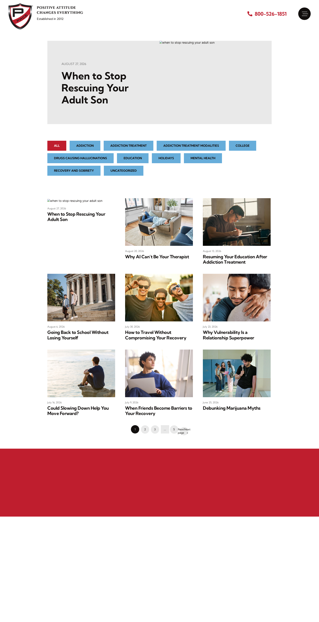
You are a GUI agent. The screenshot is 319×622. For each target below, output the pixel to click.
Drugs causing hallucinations (80, 158)
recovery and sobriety (74, 171)
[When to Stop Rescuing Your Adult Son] (187, 82)
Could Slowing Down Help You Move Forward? (78, 410)
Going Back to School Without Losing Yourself (77, 335)
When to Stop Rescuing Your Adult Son (95, 88)
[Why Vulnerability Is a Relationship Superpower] (237, 297)
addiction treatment (128, 146)
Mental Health (203, 158)
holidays (166, 158)
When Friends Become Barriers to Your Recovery (158, 410)
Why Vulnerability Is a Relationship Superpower (228, 335)
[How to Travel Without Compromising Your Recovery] (159, 297)
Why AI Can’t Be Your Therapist (157, 256)
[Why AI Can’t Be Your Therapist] (159, 221)
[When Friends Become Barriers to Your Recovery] (159, 373)
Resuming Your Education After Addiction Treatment (235, 259)
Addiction (85, 146)
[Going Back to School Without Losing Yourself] (81, 297)
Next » (186, 431)
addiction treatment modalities (191, 146)
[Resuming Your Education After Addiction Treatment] (237, 221)
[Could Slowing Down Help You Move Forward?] (81, 373)
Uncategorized (123, 171)
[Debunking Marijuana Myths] (237, 373)
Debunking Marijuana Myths (232, 408)
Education (133, 158)
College (243, 146)
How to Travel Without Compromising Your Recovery (155, 335)
